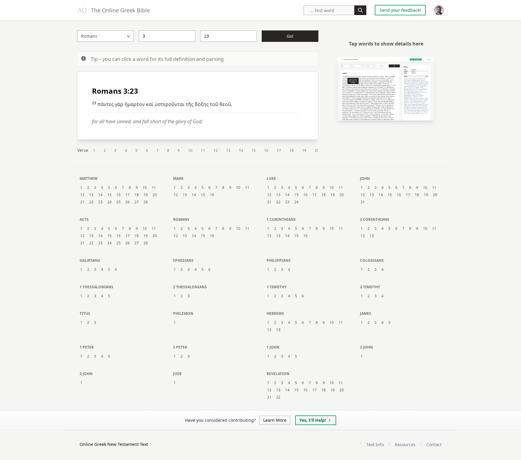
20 (317, 150)
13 (228, 150)
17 (279, 150)
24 (109, 202)
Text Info (375, 444)
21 (82, 202)
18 (291, 150)
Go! (290, 36)
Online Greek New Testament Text (114, 444)
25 (118, 202)
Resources (405, 444)
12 (215, 150)
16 (266, 150)
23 (100, 202)
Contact (434, 444)
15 (253, 150)
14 (241, 150)
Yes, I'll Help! (312, 420)
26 (127, 202)
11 (203, 150)
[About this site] (439, 10)
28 (146, 202)
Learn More (274, 420)
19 (304, 150)
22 (91, 202)
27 (136, 202)
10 (190, 150)
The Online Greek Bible (120, 10)
